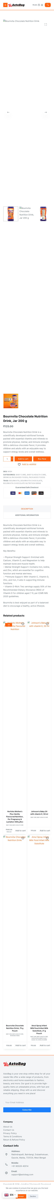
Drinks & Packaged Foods (15, 477)
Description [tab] (27, 509)
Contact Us (8, 1130)
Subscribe (27, 1110)
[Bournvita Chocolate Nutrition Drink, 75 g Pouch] (14, 928)
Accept (21, 1196)
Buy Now (42, 459)
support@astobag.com (22, 1174)
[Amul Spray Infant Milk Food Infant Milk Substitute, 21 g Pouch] (39, 928)
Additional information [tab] (27, 515)
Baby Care (21, 475)
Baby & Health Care (36, 475)
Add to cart (23, 459)
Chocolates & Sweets (38, 1038)
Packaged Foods (37, 477)
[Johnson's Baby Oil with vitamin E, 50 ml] (39, 714)
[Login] (42, 5)
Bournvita (14, 481)
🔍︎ (48, 5)
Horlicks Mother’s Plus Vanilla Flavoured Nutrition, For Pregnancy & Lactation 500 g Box (14, 816)
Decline (33, 1196)
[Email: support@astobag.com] (6, 1173)
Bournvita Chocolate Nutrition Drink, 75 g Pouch (15, 1028)
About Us (7, 1126)
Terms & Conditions (12, 1136)
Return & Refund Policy (14, 1139)
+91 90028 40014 (19, 1166)
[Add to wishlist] (23, 624)
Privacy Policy (10, 1133)
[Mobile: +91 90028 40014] (6, 1164)
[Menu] (5, 5)
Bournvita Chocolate (31, 481)
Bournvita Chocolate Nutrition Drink (22, 483)
